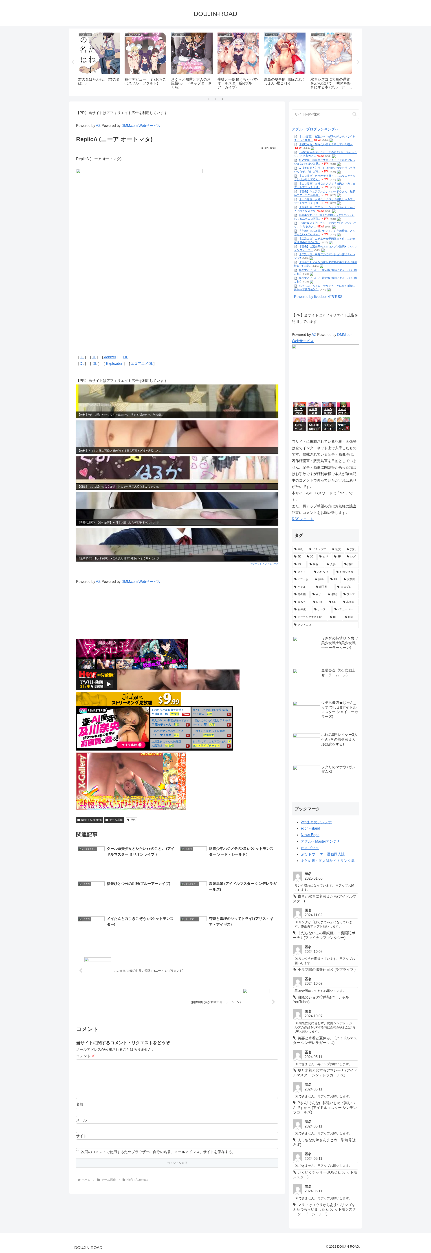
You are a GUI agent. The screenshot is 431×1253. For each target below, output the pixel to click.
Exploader (114, 364)
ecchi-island (310, 828)
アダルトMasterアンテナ (320, 841)
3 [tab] (222, 99)
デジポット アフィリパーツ (264, 563)
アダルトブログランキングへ (315, 129)
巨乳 (133, 819)
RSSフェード (303, 519)
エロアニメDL (141, 364)
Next (358, 62)
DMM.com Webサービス (140, 126)
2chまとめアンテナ (316, 822)
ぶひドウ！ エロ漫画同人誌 (323, 854)
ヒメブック (310, 848)
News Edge (310, 835)
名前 (79, 1104)
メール (81, 1120)
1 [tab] (209, 99)
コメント (85, 1056)
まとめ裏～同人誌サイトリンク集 (328, 861)
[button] (354, 114)
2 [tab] (215, 99)
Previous (72, 62)
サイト (81, 1136)
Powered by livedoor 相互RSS (318, 297)
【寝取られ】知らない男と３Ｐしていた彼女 (326, 144)
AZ (98, 126)
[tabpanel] (99, 61)
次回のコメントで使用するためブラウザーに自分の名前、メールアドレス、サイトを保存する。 (158, 1152)
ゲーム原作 (116, 819)
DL (82, 357)
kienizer (109, 357)
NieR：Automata (91, 819)
